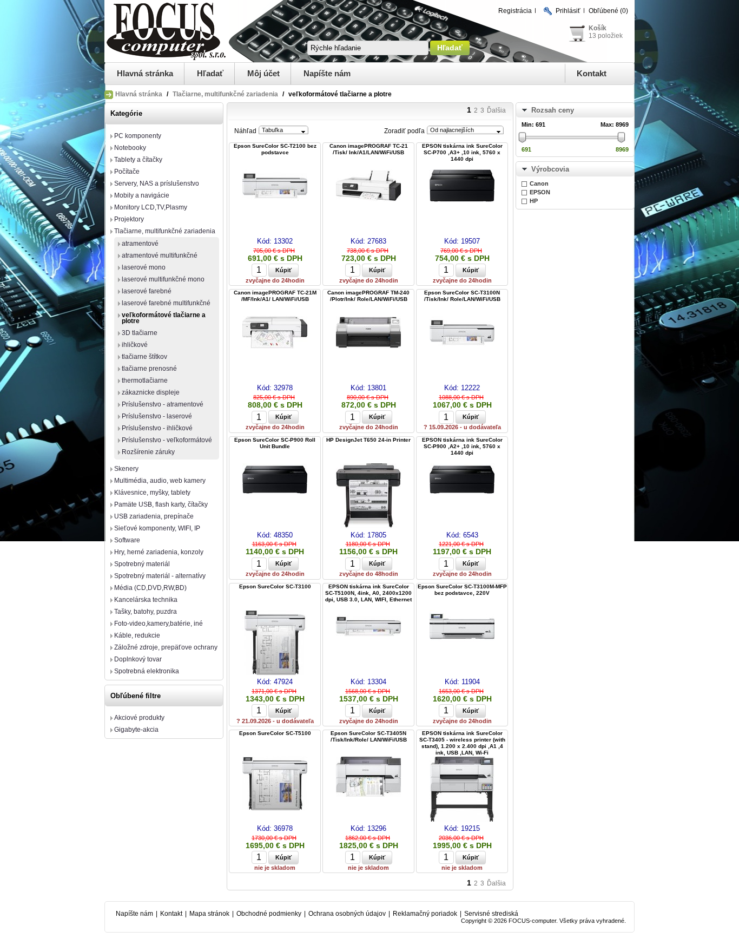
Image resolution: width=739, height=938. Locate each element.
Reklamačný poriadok (425, 913)
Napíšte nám (327, 73)
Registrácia (515, 11)
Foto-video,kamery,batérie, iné (158, 623)
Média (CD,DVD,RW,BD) (150, 588)
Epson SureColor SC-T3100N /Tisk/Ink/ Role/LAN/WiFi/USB (462, 296)
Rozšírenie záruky (148, 452)
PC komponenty (137, 136)
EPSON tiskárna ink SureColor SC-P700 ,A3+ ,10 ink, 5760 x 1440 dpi (462, 152)
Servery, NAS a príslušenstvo (156, 183)
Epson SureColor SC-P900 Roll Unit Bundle (274, 443)
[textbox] (367, 48)
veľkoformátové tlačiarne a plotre (164, 318)
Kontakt (591, 73)
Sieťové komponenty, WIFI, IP (157, 528)
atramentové (140, 243)
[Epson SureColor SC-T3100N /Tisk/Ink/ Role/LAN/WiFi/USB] (462, 333)
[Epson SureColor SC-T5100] (274, 784)
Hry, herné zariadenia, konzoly (158, 552)
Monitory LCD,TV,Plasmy (150, 207)
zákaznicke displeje (151, 392)
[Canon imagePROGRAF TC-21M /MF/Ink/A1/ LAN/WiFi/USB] (274, 333)
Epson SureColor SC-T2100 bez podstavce (275, 149)
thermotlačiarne (145, 380)
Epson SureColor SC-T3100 (275, 586)
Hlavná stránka (145, 73)
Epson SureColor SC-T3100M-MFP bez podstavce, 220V (462, 589)
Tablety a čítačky (138, 159)
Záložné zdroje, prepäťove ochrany (165, 647)
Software (127, 540)
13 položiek (606, 36)
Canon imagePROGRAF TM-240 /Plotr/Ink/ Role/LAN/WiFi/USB (368, 296)
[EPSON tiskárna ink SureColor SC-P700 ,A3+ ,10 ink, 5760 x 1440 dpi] (462, 186)
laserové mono (144, 267)
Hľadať (210, 73)
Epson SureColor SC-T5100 (275, 733)
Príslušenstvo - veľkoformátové (167, 440)
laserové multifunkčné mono (163, 279)
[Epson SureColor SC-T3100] (274, 643)
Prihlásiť (568, 11)
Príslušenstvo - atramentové (162, 404)
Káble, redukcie (137, 635)
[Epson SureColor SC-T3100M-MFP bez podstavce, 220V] (462, 627)
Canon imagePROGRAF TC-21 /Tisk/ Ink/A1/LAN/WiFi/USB (368, 149)
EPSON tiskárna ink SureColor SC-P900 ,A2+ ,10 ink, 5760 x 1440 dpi (462, 446)
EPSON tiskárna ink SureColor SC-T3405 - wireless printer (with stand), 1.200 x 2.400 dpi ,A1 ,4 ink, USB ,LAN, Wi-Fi (462, 743)
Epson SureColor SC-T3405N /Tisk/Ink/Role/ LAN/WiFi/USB (369, 736)
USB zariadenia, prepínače (154, 516)
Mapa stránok (209, 913)
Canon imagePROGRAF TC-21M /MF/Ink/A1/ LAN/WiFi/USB (275, 296)
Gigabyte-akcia (136, 729)
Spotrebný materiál (142, 564)
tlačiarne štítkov (144, 356)
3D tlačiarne (139, 333)
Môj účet (263, 73)
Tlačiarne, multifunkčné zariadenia (225, 94)
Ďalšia (496, 110)
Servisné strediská (491, 913)
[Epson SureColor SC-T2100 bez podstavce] (274, 186)
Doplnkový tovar (138, 659)
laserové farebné (146, 291)
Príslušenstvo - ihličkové (157, 428)
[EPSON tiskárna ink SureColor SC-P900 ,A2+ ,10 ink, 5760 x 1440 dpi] (462, 480)
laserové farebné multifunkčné (166, 303)
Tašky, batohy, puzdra (145, 611)
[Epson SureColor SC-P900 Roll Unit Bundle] (274, 480)
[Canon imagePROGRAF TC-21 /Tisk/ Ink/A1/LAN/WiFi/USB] (368, 186)
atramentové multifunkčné (159, 255)
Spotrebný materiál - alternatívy (160, 576)
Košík (597, 28)
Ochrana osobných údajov (347, 913)
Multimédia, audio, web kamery (160, 480)
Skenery (126, 469)
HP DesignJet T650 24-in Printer (368, 440)
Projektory (129, 219)
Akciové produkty (139, 717)
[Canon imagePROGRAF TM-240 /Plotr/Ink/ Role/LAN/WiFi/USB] (368, 333)
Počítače (127, 171)
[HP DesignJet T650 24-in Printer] (368, 496)
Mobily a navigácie (141, 195)
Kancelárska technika (145, 600)
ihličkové (135, 345)
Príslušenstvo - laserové (157, 416)
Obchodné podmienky (268, 913)
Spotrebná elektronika (146, 671)
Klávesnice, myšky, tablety (152, 492)
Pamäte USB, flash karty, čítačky (161, 504)
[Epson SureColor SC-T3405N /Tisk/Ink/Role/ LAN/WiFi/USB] (368, 777)
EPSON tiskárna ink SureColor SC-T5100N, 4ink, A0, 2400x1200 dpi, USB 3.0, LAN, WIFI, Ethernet (368, 592)
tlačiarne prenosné (149, 368)
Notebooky (130, 148)
